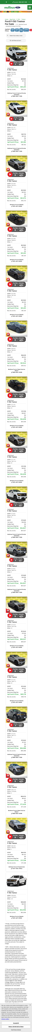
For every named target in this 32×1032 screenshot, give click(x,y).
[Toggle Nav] (29, 7)
